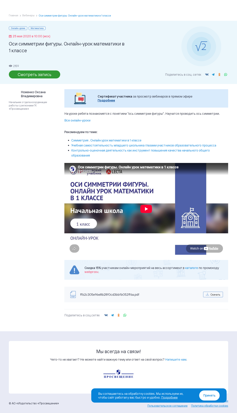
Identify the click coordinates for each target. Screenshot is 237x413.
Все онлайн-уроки (77, 120)
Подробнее (106, 100)
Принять (209, 395)
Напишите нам (175, 359)
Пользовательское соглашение (167, 405)
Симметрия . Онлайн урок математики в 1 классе (106, 140)
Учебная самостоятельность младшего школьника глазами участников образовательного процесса (143, 145)
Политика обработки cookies (209, 405)
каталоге (191, 268)
